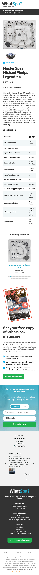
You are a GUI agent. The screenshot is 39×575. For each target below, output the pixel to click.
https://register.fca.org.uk (19, 572)
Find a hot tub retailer (19, 506)
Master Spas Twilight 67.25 (19, 267)
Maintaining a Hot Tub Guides (19, 520)
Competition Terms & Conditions (19, 533)
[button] (9, 276)
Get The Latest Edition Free (20, 540)
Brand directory (19, 508)
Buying (19, 515)
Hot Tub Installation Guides (19, 518)
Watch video (10, 62)
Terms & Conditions (19, 531)
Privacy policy (19, 529)
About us (19, 527)
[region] (19, 464)
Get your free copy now (13, 376)
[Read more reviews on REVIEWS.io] (20, 446)
